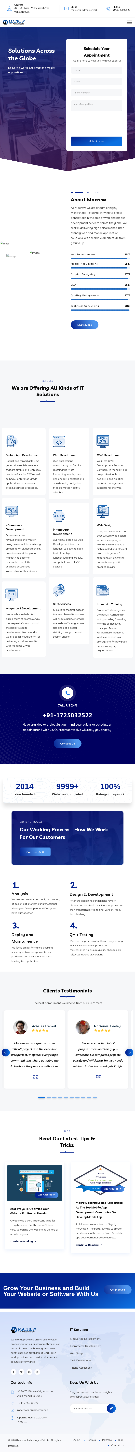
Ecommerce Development (85, 1346)
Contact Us (117, 1445)
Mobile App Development (23, 455)
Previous (6, 1052)
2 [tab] (48, 1097)
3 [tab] (54, 1097)
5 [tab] (66, 1097)
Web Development (66, 455)
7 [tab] (77, 1097)
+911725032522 (121, 9)
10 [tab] (94, 1097)
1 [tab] (41, 1097)
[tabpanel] (98, 1049)
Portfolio (107, 1439)
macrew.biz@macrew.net (84, 9)
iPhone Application (81, 1367)
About (76, 1439)
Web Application (46, 1194)
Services (91, 1439)
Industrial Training (109, 604)
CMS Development (110, 455)
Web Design (105, 525)
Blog (120, 1439)
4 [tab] (60, 1097)
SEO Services (62, 604)
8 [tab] (83, 1097)
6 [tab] (71, 1097)
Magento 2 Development (23, 608)
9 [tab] (89, 1097)
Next (129, 1052)
